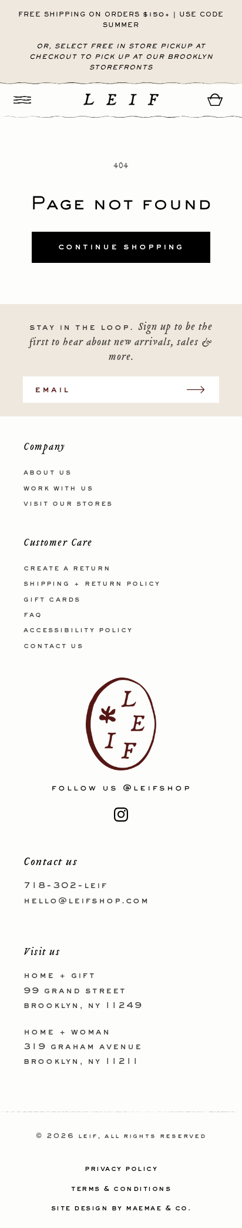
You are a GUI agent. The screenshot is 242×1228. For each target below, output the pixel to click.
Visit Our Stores (68, 504)
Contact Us (53, 646)
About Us (47, 472)
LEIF (88, 1136)
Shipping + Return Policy (91, 584)
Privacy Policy (121, 1169)
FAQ (32, 615)
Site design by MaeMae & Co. (121, 1208)
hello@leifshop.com (86, 901)
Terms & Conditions (121, 1189)
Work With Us (58, 488)
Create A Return (67, 568)
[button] (22, 100)
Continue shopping (121, 247)
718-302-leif (65, 886)
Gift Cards (51, 599)
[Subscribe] (201, 389)
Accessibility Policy (78, 630)
